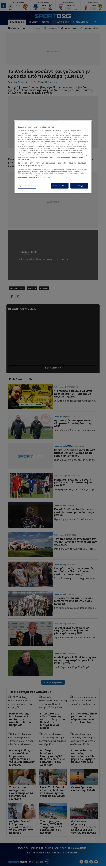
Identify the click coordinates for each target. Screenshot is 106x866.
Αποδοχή (79, 186)
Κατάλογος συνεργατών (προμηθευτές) (34, 177)
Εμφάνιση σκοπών (27, 186)
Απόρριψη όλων (59, 186)
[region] (53, 156)
